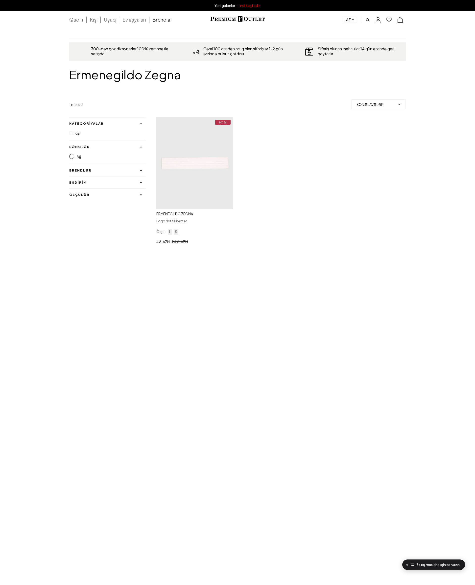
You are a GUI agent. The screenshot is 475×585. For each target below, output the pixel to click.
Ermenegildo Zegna (174, 213)
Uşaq (110, 19)
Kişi (93, 19)
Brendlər (162, 19)
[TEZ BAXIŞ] (194, 163)
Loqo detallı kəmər (171, 221)
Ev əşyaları (134, 19)
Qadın (76, 19)
